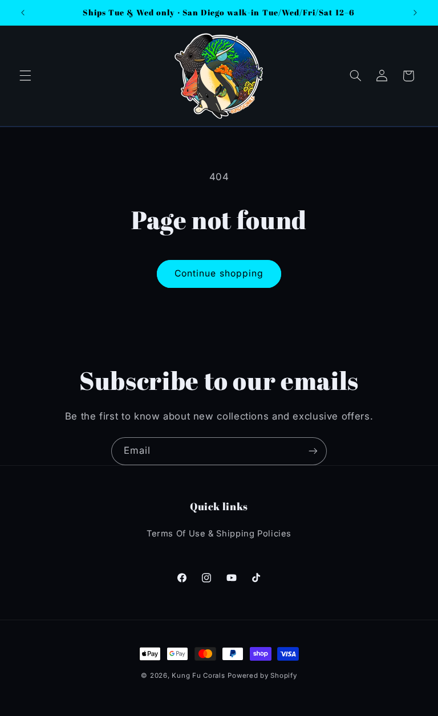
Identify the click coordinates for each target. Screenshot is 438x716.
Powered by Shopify (262, 676)
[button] (25, 76)
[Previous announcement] (22, 12)
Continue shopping (219, 273)
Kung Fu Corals (198, 676)
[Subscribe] (313, 451)
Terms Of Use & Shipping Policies (219, 533)
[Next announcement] (415, 12)
